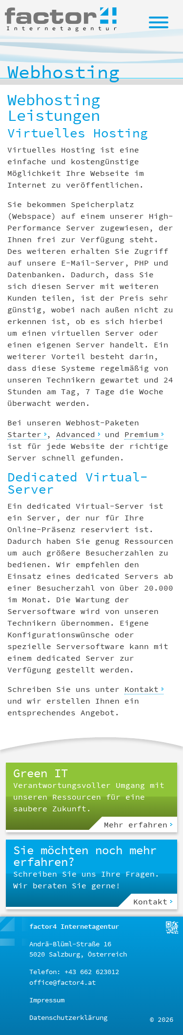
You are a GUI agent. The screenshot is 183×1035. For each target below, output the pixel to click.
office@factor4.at (62, 982)
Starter (24, 434)
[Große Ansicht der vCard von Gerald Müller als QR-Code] (172, 926)
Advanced (75, 434)
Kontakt (141, 689)
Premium (141, 434)
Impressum (46, 1000)
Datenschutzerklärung (68, 1017)
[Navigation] (159, 22)
